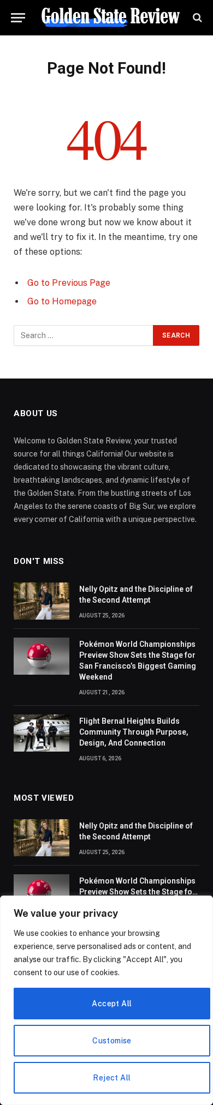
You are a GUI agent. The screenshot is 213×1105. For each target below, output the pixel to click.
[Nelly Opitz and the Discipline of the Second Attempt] (41, 601)
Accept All (112, 1003)
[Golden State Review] (111, 17)
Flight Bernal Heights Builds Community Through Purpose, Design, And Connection (133, 732)
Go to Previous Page (68, 283)
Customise (112, 1040)
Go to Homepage (62, 301)
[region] (106, 1000)
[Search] (196, 17)
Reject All (112, 1077)
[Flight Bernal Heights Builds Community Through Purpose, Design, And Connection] (41, 733)
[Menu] (18, 17)
